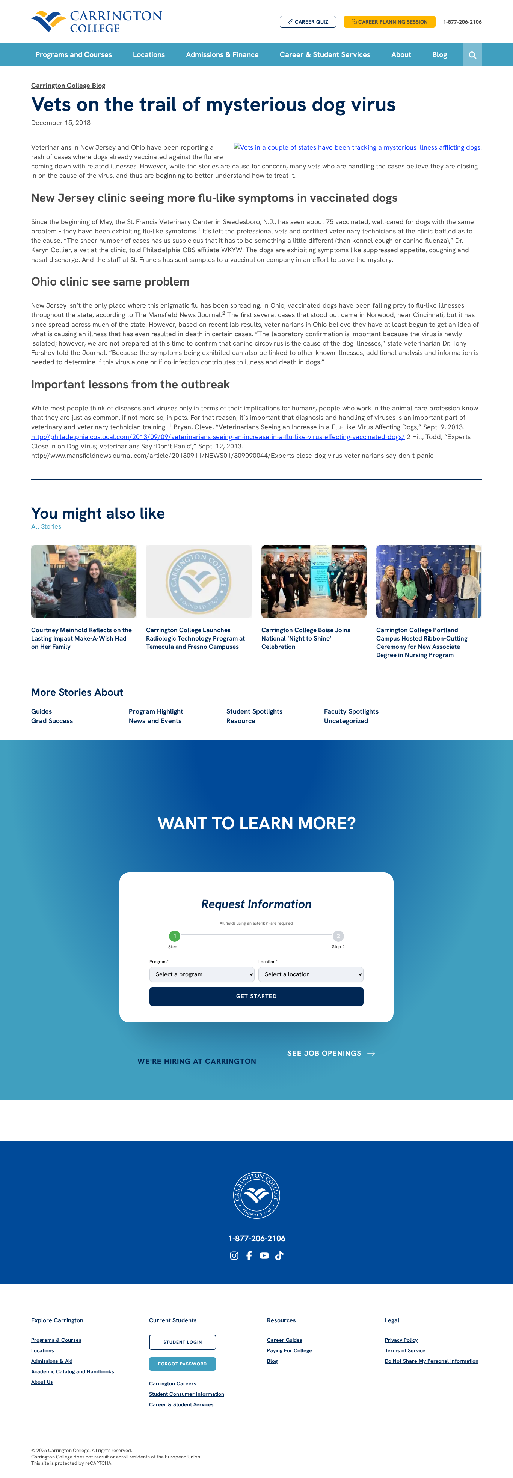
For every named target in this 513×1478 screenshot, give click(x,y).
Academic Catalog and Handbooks (72, 1371)
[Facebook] (249, 1255)
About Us (42, 1382)
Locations (42, 1350)
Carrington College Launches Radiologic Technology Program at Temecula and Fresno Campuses (195, 638)
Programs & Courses (56, 1340)
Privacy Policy (401, 1340)
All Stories (46, 526)
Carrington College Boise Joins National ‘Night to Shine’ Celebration (305, 638)
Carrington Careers (172, 1383)
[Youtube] (264, 1255)
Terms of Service (405, 1350)
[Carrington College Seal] (256, 1195)
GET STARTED (256, 996)
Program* (159, 962)
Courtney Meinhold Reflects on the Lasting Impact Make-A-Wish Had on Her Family (81, 638)
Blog (272, 1361)
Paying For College (289, 1350)
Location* (268, 962)
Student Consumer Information (186, 1394)
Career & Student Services (181, 1404)
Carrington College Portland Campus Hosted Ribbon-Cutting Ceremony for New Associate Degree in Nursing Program (422, 642)
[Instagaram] (234, 1255)
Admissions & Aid (51, 1361)
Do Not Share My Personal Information (431, 1361)
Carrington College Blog (68, 85)
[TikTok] (279, 1255)
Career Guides (284, 1340)
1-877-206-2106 (256, 1238)
